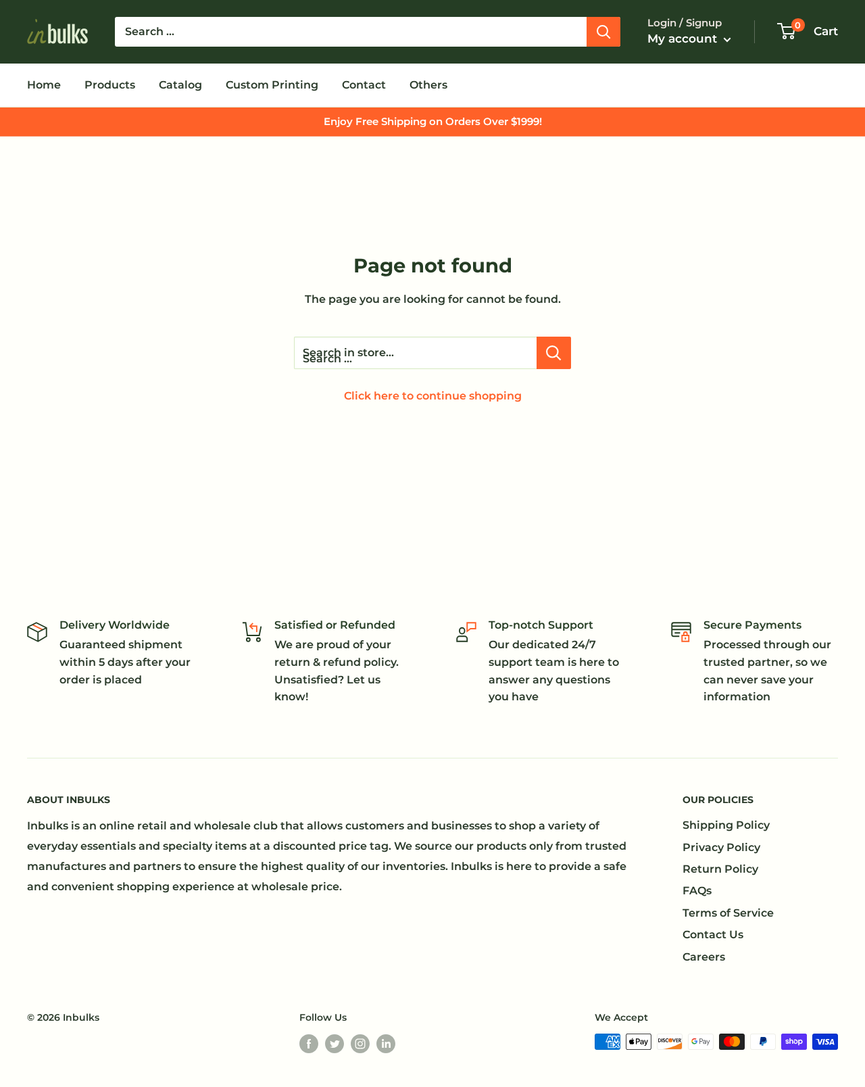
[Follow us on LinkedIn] (385, 1043)
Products (109, 84)
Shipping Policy (726, 825)
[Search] (603, 32)
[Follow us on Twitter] (334, 1043)
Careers (704, 956)
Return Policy (720, 869)
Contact (364, 84)
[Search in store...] (554, 353)
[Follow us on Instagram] (360, 1043)
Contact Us (713, 934)
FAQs (697, 890)
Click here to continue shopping (433, 395)
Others (428, 84)
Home (44, 84)
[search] (351, 32)
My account (683, 38)
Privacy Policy (721, 847)
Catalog (180, 84)
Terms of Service (728, 913)
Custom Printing (272, 84)
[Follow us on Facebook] (308, 1043)
